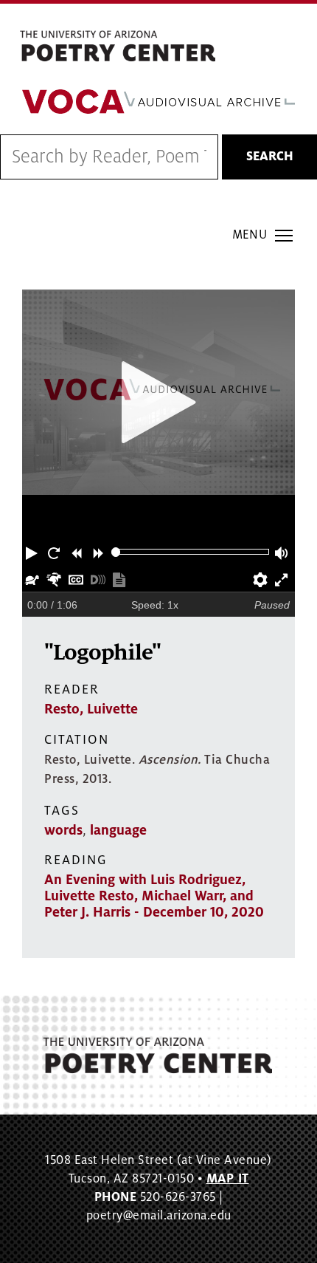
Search (269, 156)
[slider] (116, 552)
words (63, 830)
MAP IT (227, 1178)
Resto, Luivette (91, 709)
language (118, 830)
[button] (33, 552)
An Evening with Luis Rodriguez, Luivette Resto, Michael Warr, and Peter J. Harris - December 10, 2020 (154, 896)
